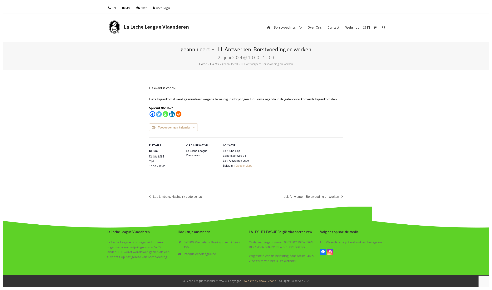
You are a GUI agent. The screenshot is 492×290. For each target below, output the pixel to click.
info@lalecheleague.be (200, 254)
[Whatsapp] (165, 114)
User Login (163, 8)
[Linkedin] (172, 114)
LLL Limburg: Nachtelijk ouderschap (177, 196)
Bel (114, 8)
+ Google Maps (243, 165)
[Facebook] (152, 114)
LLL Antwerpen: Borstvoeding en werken (312, 196)
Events (214, 64)
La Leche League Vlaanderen (156, 27)
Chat (144, 8)
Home (203, 64)
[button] (375, 27)
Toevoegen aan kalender (174, 127)
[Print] (178, 114)
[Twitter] (159, 114)
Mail (127, 8)
